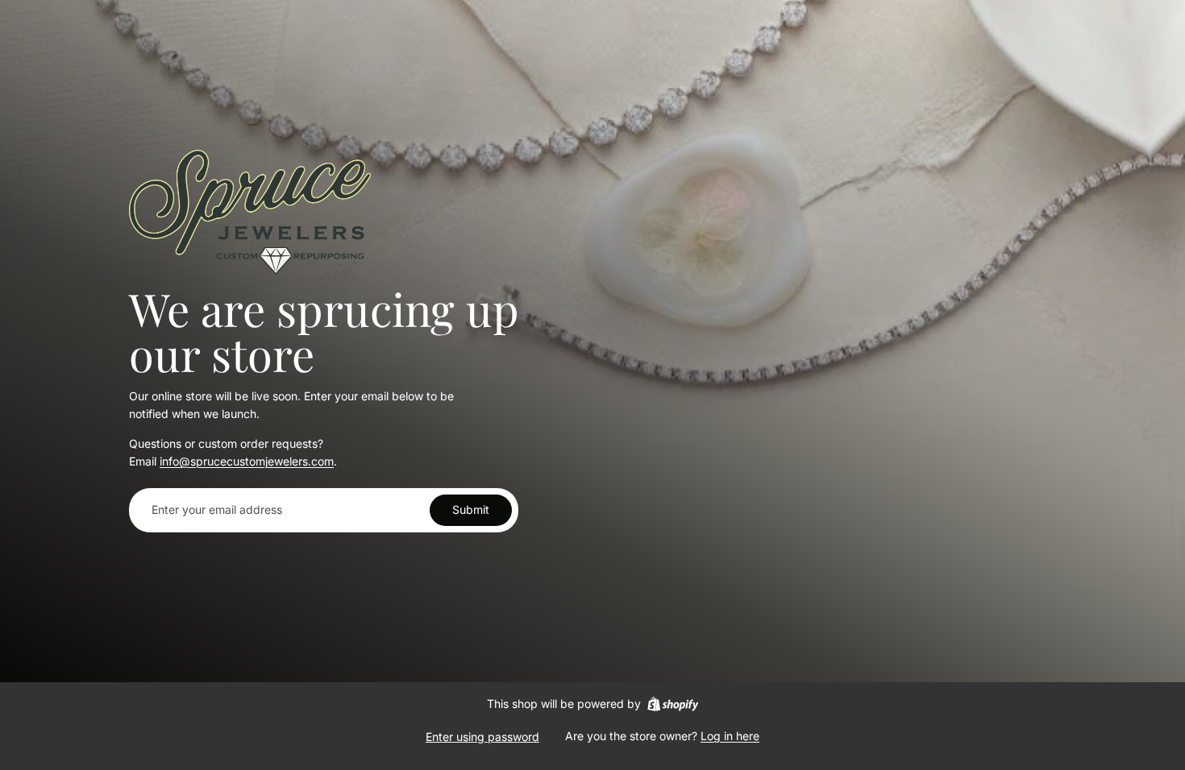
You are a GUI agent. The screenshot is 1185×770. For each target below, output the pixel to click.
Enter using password (482, 736)
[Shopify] (672, 704)
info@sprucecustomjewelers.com (247, 461)
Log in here (730, 736)
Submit (470, 509)
